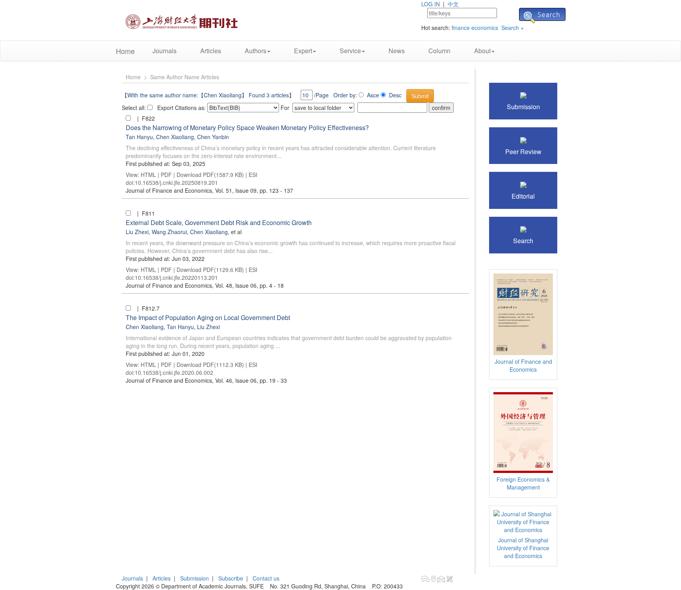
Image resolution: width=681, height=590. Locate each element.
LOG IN (430, 4)
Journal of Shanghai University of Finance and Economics (523, 548)
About (482, 50)
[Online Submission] (523, 95)
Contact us (266, 578)
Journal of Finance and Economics (523, 365)
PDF (166, 175)
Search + (512, 28)
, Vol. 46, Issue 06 (191, 380)
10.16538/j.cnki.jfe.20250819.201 (176, 182)
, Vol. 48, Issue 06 (191, 285)
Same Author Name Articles (184, 77)
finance (461, 28)
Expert (303, 50)
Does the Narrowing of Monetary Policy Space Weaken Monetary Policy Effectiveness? (247, 127)
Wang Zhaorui (169, 232)
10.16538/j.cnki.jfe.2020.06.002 (174, 372)
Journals (165, 50)
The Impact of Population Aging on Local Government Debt (208, 317)
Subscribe (230, 578)
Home (125, 51)
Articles (210, 50)
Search (523, 240)
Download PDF (195, 175)
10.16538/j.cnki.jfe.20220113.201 (176, 277)
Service (350, 50)
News (397, 50)
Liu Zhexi (137, 232)
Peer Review (523, 151)
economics (484, 28)
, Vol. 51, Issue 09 (191, 190)
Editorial (523, 196)
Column (439, 50)
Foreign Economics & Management (523, 483)
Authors (255, 50)
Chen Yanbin (213, 137)
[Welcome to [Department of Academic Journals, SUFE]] (183, 19)
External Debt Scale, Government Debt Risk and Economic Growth (219, 222)
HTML (148, 175)
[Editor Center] (523, 184)
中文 (453, 4)
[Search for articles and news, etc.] (523, 229)
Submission (523, 106)
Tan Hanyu (139, 137)
